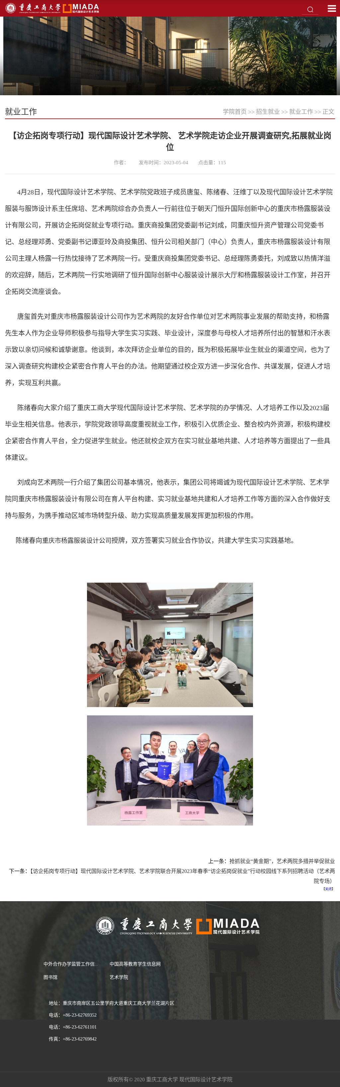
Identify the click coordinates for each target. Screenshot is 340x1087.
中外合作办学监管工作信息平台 (76, 964)
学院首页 (235, 112)
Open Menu (331, 8)
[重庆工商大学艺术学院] (52, 8)
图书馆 (50, 977)
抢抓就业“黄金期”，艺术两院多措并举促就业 (282, 861)
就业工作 (301, 112)
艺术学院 (119, 977)
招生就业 (268, 112)
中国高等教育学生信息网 (135, 964)
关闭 (328, 889)
